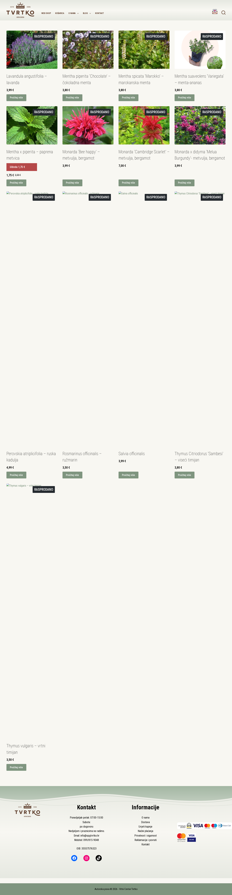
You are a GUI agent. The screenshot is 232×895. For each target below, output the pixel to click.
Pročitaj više (16, 97)
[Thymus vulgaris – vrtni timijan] (31, 611)
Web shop (46, 13)
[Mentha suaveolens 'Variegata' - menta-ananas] (200, 50)
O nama (72, 13)
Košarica (59, 13)
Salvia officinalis (132, 453)
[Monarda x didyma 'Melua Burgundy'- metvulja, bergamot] (200, 125)
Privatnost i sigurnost (145, 835)
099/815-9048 (91, 840)
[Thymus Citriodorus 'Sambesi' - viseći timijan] (200, 318)
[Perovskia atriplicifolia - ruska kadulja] (31, 318)
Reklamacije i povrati (146, 840)
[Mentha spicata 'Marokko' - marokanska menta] (144, 50)
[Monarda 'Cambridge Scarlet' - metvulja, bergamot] (144, 125)
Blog (85, 13)
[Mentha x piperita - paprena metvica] (31, 125)
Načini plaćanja (145, 831)
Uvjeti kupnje (145, 826)
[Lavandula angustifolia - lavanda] (31, 50)
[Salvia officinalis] (144, 318)
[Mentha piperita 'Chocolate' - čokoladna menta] (88, 50)
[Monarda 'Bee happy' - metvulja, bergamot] (88, 125)
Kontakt (99, 13)
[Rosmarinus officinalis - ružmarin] (88, 318)
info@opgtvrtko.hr (90, 835)
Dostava (145, 822)
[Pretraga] (223, 13)
